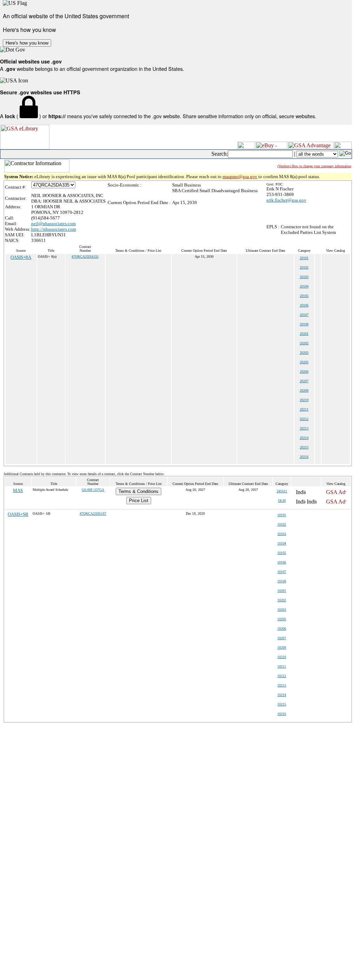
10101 (281, 515)
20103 (304, 277)
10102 (281, 524)
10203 (281, 610)
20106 (304, 305)
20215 (304, 447)
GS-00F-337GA (93, 490)
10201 (281, 591)
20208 (304, 390)
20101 (304, 258)
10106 (281, 562)
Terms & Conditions (138, 491)
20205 (304, 362)
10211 (281, 666)
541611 (282, 491)
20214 (304, 438)
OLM (282, 500)
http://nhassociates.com (53, 229)
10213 (281, 685)
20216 (304, 457)
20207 (304, 381)
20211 (304, 409)
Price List (138, 500)
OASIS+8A (21, 257)
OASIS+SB (18, 514)
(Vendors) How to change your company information (314, 166)
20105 (304, 296)
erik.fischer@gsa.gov (286, 200)
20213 (304, 428)
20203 (304, 352)
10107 (281, 572)
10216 (281, 714)
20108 (304, 324)
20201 (304, 334)
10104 (281, 543)
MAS (18, 490)
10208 (281, 647)
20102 (304, 267)
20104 (304, 286)
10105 (281, 553)
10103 (281, 534)
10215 (281, 704)
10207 (281, 638)
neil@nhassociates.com (53, 223)
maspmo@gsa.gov (240, 176)
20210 (304, 400)
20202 (304, 343)
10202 (281, 600)
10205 (281, 619)
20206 (304, 371)
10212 (281, 676)
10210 (281, 657)
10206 (281, 628)
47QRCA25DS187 (93, 513)
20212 (304, 419)
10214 (281, 695)
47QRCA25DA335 (85, 256)
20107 (304, 315)
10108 (281, 581)
